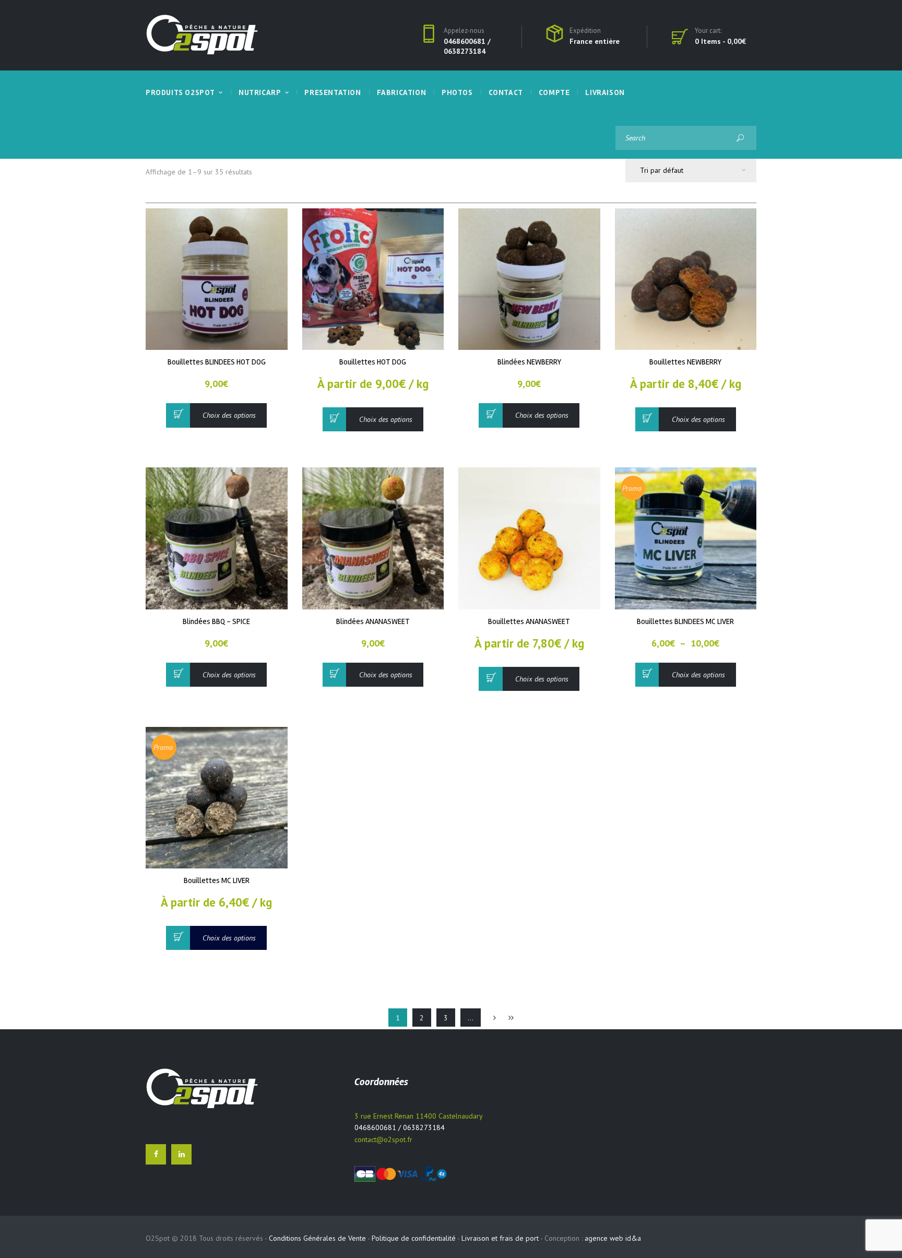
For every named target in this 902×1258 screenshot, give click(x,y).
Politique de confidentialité (414, 1238)
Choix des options (229, 415)
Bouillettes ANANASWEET (529, 621)
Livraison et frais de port (500, 1238)
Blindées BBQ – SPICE (216, 621)
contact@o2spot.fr (383, 1139)
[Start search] (739, 138)
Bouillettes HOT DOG (372, 362)
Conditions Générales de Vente (317, 1238)
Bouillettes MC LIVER (217, 880)
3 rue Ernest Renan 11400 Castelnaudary (418, 1116)
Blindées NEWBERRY (529, 362)
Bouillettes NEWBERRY (685, 362)
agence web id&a (613, 1238)
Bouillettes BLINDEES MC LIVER (685, 621)
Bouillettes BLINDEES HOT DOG (217, 362)
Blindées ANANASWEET (373, 621)
